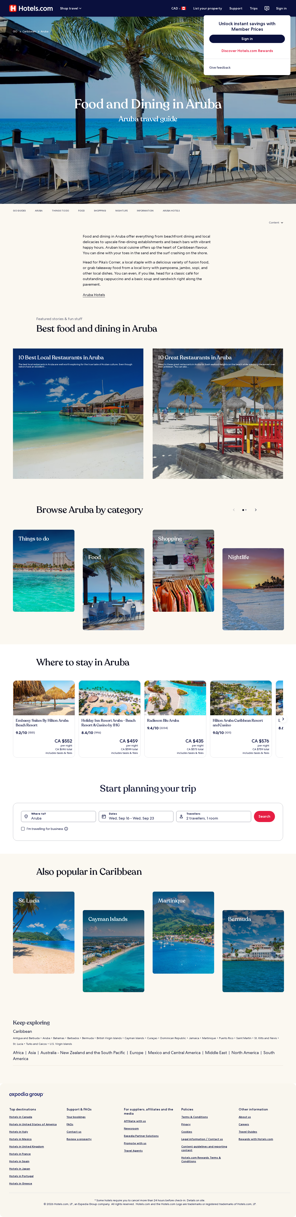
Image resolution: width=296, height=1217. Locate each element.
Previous (234, 510)
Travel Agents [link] (133, 1150)
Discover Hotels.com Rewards (247, 51)
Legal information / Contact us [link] (202, 1139)
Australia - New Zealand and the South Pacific (82, 1052)
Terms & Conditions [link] (194, 1117)
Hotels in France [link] (20, 1154)
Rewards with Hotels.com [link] (256, 1139)
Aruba (44, 31)
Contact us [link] (74, 1131)
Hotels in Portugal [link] (21, 1176)
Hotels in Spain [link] (19, 1161)
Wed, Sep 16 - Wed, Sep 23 (131, 818)
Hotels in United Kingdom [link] (26, 1146)
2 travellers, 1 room (202, 818)
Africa (18, 1052)
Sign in (281, 8)
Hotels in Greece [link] (20, 1183)
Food (81, 210)
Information (145, 210)
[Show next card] (283, 719)
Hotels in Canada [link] (20, 1117)
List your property (207, 8)
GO (15, 31)
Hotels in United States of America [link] (33, 1124)
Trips (254, 8)
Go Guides (19, 210)
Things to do (60, 210)
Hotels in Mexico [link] (20, 1139)
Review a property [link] (79, 1139)
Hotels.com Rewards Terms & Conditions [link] (201, 1159)
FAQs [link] (70, 1124)
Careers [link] (244, 1124)
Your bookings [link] (76, 1117)
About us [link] (245, 1117)
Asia (32, 1052)
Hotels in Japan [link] (19, 1168)
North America (245, 1052)
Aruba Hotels (171, 210)
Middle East (216, 1052)
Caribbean (29, 31)
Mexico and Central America (174, 1052)
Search (264, 816)
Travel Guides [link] (248, 1131)
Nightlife (121, 210)
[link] (247, 67)
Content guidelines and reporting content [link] (204, 1148)
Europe (136, 1052)
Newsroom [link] (131, 1128)
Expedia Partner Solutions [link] (141, 1135)
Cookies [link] (186, 1131)
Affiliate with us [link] (135, 1121)
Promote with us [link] (135, 1143)
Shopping (100, 210)
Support (235, 8)
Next (253, 510)
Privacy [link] (186, 1124)
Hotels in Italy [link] (18, 1131)
